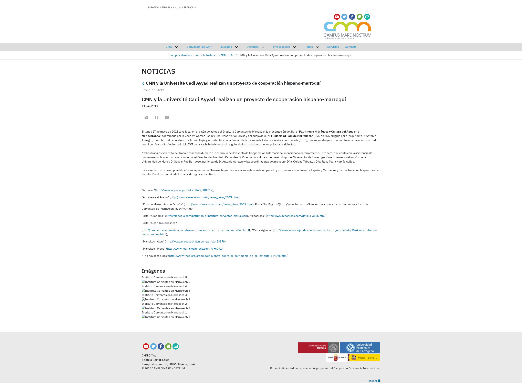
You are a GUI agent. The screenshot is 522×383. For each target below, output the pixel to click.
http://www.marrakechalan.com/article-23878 (195, 241)
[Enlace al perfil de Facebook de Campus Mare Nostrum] (352, 16)
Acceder (372, 381)
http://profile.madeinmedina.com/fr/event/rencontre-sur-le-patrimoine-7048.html (196, 230)
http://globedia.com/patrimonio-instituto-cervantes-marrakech (206, 216)
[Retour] (143, 83)
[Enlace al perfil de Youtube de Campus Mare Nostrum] (337, 16)
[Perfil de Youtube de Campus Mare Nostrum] (146, 346)
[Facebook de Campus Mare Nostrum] (161, 346)
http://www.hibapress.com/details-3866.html (296, 216)
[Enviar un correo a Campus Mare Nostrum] (176, 346)
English (166, 7)
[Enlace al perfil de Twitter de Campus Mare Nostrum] (344, 16)
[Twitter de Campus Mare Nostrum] (153, 346)
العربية (178, 7)
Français (190, 7)
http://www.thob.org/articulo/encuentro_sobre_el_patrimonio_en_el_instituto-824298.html (228, 256)
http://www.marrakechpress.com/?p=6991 (194, 248)
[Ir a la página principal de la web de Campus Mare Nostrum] (347, 29)
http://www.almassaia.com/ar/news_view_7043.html (205, 197)
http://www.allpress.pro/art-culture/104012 (184, 190)
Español (153, 7)
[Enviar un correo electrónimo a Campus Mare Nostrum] (367, 16)
